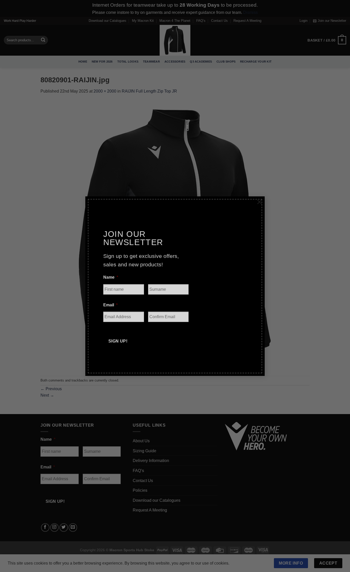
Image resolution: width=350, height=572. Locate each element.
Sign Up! (118, 336)
